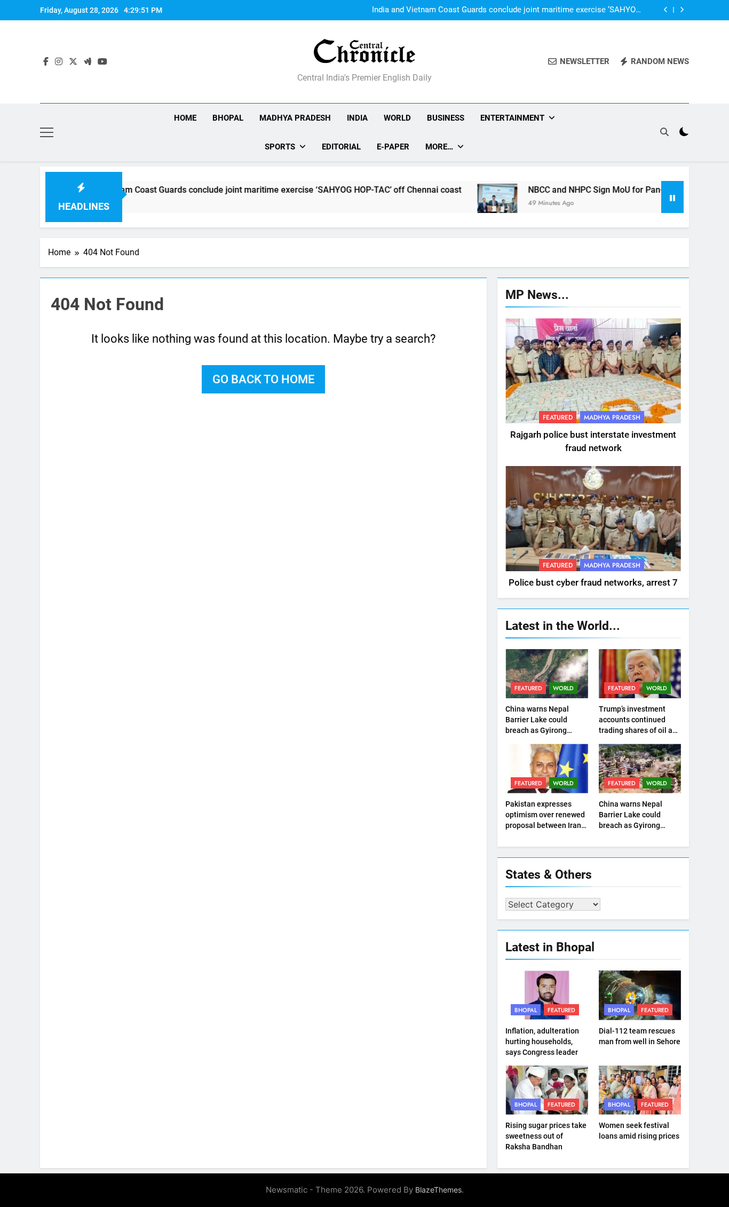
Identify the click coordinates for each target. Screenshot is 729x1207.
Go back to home (263, 379)
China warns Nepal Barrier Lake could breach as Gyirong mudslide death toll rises (538, 730)
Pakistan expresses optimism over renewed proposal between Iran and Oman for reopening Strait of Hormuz (546, 825)
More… (439, 147)
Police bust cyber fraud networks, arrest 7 (593, 583)
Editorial (341, 147)
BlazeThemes (438, 1189)
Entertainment (512, 118)
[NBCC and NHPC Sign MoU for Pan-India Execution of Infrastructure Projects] (467, 204)
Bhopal (227, 118)
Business (445, 118)
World (397, 118)
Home (185, 118)
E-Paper (393, 147)
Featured (558, 417)
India (357, 118)
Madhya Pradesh (295, 118)
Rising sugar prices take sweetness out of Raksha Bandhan (546, 1136)
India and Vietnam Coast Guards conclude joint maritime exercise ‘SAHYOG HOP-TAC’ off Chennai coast (506, 10)
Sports (280, 147)
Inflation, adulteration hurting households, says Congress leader (542, 1041)
